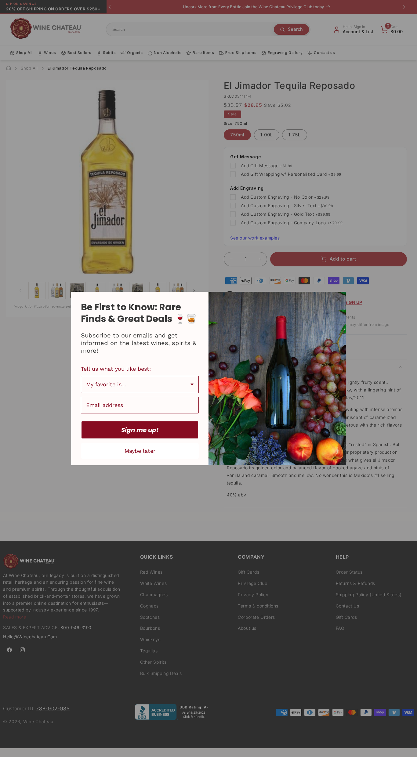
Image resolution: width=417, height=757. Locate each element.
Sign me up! (140, 430)
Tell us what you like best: (116, 369)
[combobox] (140, 384)
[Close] (338, 299)
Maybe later (140, 451)
